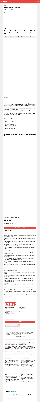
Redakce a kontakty (22, 307)
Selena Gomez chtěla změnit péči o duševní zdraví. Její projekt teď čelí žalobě (27, 378)
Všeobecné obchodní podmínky (10, 311)
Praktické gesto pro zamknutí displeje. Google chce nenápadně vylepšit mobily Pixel (12, 377)
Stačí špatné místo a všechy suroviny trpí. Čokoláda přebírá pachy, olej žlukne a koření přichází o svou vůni (28, 361)
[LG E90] (20, 97)
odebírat (20, 321)
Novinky (8, 5)
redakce (5, 9)
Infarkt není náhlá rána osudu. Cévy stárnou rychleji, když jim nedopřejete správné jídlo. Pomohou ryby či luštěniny (27, 365)
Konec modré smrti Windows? (22, 352)
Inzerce (20, 309)
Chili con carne (14, 347)
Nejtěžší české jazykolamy (12, 343)
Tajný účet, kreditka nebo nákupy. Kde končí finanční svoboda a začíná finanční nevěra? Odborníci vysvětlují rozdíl (27, 382)
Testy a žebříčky (7, 250)
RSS (19, 311)
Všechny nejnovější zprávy (20, 227)
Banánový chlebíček (8, 347)
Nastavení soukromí (8, 312)
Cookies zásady (7, 314)
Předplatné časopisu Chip (9, 307)
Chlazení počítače (15, 351)
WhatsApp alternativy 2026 (22, 344)
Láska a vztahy (19, 343)
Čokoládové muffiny (29, 346)
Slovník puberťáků (22, 342)
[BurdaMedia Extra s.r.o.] (10, 304)
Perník (21, 348)
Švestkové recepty (28, 348)
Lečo (23, 348)
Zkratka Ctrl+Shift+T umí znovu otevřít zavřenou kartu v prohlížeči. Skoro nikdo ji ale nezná (12, 373)
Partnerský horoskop (29, 342)
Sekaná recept (16, 348)
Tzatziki (12, 348)
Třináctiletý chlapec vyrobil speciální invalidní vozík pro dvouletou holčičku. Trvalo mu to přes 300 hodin (12, 380)
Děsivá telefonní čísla (15, 342)
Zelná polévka (7, 348)
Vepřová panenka (15, 346)
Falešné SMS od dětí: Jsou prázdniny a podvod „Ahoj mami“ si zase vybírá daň (18, 278)
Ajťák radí (29, 343)
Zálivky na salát (26, 347)
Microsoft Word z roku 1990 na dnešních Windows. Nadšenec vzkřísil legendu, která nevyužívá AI (12, 365)
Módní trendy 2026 (14, 344)
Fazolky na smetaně (22, 346)
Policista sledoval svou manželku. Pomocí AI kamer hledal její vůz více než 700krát (12, 369)
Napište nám (17, 217)
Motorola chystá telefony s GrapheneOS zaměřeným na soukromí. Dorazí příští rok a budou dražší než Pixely (12, 361)
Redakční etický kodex (23, 308)
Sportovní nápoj (20, 347)
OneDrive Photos (14, 352)
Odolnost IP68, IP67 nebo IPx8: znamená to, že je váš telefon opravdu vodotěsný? (19, 289)
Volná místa (7, 308)
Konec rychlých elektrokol (23, 351)
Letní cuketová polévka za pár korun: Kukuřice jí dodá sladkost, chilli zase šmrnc (27, 374)
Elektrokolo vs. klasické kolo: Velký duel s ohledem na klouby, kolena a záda (18, 287)
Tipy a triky (6, 283)
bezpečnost (6, 267)
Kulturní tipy (25, 343)
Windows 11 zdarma (31, 352)
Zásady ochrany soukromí (9, 313)
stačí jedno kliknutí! (29, 36)
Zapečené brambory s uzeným (13, 349)
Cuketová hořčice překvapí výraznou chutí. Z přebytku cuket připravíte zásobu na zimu (28, 369)
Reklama (6, 309)
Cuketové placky (32, 347)
